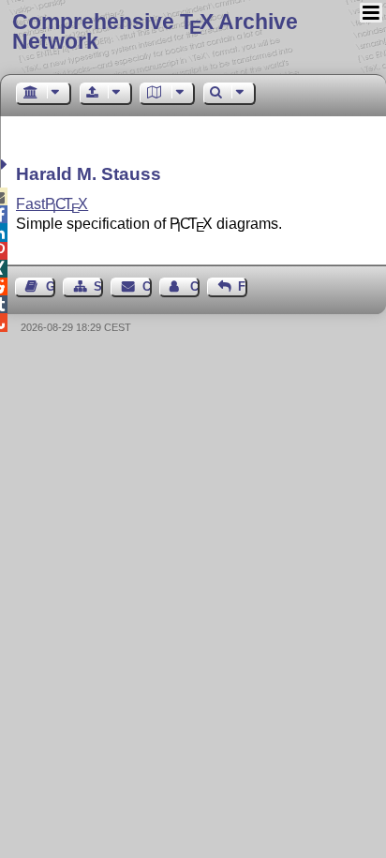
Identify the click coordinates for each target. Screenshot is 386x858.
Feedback (242, 286)
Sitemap (98, 286)
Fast (52, 204)
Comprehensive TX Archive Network (155, 31)
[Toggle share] (6, 164)
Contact (146, 286)
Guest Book (50, 286)
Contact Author (195, 286)
